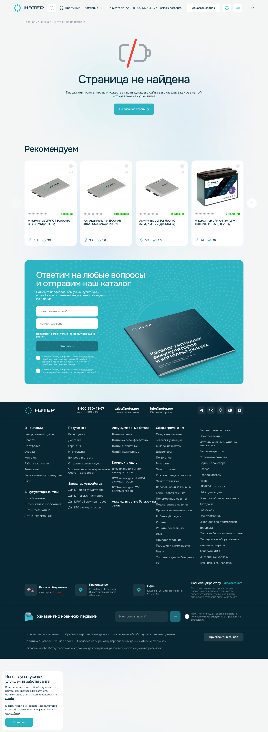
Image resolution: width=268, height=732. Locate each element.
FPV (158, 563)
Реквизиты (32, 469)
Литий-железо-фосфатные (43, 504)
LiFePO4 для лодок (213, 486)
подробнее (12, 713)
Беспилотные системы (215, 430)
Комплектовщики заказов (173, 475)
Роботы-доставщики (170, 528)
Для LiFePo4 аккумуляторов (87, 501)
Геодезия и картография (173, 545)
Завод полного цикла (39, 434)
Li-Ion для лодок (211, 492)
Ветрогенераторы (212, 451)
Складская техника (169, 434)
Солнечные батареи (213, 457)
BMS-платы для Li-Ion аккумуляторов (127, 470)
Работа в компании (38, 463)
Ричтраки (162, 463)
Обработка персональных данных (86, 634)
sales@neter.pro (171, 8)
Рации (160, 551)
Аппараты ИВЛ (210, 551)
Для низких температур (216, 563)
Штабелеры (164, 451)
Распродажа (76, 434)
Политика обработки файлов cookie (49, 641)
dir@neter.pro (233, 583)
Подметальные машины (172, 504)
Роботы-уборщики (168, 516)
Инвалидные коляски (214, 557)
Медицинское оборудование (219, 539)
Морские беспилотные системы (221, 533)
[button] (71, 166)
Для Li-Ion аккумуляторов (86, 490)
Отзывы (30, 451)
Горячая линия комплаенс (42, 634)
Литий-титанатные (37, 510)
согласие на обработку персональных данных (68, 357)
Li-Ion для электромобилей (218, 522)
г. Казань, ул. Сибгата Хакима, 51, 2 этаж (164, 592)
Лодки (204, 480)
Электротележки (167, 481)
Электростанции (211, 436)
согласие (87, 369)
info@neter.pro (161, 408)
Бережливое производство (43, 475)
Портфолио (32, 446)
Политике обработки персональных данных (65, 363)
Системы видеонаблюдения (175, 557)
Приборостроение (168, 540)
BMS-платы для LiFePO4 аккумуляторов (128, 479)
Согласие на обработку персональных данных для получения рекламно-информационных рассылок (93, 648)
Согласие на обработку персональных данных (143, 634)
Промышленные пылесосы (174, 510)
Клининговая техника (170, 493)
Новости (30, 440)
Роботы (161, 522)
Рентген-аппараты (212, 545)
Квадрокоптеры (210, 475)
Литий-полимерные (38, 515)
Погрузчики (164, 457)
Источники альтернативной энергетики (219, 443)
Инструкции (76, 451)
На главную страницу (134, 109)
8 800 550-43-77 (145, 8)
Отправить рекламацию (84, 463)
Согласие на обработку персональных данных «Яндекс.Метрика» (121, 641)
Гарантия (74, 446)
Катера (204, 469)
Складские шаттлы (168, 446)
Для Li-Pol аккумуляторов (85, 495)
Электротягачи (166, 469)
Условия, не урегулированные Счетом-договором (89, 471)
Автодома (206, 504)
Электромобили (211, 516)
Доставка (74, 440)
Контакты (31, 457)
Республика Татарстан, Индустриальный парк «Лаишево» (102, 592)
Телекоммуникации (169, 440)
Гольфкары (207, 510)
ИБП (159, 534)
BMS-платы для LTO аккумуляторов (125, 489)
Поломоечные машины (171, 498)
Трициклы (206, 527)
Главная (30, 22)
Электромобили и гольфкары (220, 498)
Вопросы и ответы (80, 457)
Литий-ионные (35, 498)
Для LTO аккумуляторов (84, 507)
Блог (28, 481)
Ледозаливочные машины (173, 487)
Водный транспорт (212, 463)
